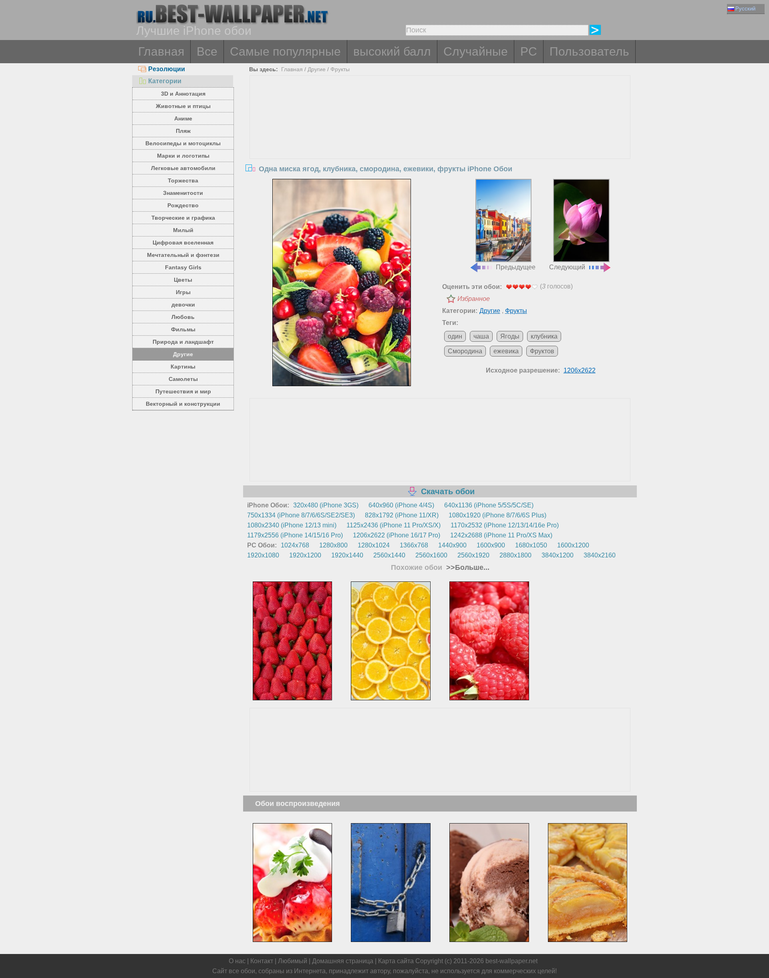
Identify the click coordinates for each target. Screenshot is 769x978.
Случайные (475, 51)
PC (528, 51)
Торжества (183, 180)
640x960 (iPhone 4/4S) (401, 505)
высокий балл (392, 51)
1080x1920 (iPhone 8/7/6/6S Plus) (497, 515)
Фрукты (340, 69)
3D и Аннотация (183, 93)
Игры (183, 292)
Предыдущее (515, 267)
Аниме (183, 118)
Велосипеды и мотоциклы (183, 143)
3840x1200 (558, 555)
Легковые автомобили (183, 168)
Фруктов (542, 351)
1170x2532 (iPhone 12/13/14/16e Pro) (505, 525)
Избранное (473, 298)
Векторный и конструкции (183, 404)
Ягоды (509, 336)
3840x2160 (600, 555)
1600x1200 (573, 545)
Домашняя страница (342, 961)
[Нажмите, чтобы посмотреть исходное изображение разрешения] (342, 282)
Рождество (183, 205)
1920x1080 (263, 555)
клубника (544, 336)
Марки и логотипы (183, 155)
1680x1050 (531, 545)
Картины (183, 366)
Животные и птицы (183, 106)
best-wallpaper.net (511, 961)
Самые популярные (285, 51)
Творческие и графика (183, 217)
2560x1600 (431, 555)
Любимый (292, 961)
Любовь (183, 317)
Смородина (465, 351)
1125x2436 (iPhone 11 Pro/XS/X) (393, 525)
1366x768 (414, 545)
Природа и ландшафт (183, 342)
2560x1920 (473, 555)
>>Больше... (466, 567)
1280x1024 (374, 545)
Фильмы (183, 329)
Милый (183, 230)
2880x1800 (515, 555)
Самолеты (183, 379)
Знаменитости (183, 193)
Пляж (183, 131)
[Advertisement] (440, 136)
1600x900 (491, 545)
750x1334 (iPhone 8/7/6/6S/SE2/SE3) (301, 515)
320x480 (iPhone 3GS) (325, 505)
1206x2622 (580, 370)
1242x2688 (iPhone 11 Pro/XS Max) (501, 535)
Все (207, 51)
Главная (161, 51)
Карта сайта (396, 961)
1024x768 (295, 545)
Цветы (183, 280)
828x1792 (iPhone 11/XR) (402, 515)
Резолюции (166, 69)
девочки (183, 304)
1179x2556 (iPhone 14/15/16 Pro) (295, 535)
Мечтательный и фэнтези (183, 255)
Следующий (567, 267)
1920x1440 (347, 555)
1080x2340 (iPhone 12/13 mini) (291, 525)
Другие (183, 354)
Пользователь (589, 51)
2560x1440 (389, 555)
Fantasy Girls (183, 267)
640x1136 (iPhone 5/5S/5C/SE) (488, 505)
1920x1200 (305, 555)
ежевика (506, 351)
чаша (481, 336)
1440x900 (452, 545)
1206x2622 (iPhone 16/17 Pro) (396, 535)
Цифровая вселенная (183, 242)
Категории (164, 81)
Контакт (261, 961)
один (455, 336)
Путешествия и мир (183, 391)
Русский (745, 9)
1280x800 (333, 545)
